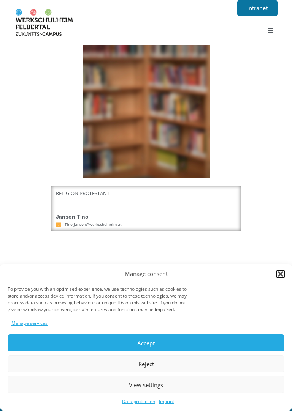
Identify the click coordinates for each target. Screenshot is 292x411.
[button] (280, 274)
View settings (146, 385)
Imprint (166, 401)
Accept (146, 343)
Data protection (138, 401)
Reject (146, 364)
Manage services (29, 323)
